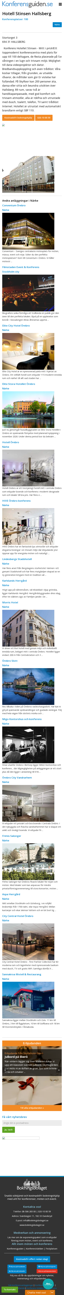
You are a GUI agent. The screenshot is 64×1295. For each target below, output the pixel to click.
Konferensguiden (15, 1248)
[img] (32, 1075)
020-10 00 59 (43, 117)
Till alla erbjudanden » (32, 1107)
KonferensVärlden (34, 1248)
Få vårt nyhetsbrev (14, 1117)
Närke (57, 24)
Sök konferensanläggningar (20, 1285)
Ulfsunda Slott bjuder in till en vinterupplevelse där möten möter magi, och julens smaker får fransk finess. (31, 1065)
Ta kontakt (10, 1289)
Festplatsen (51, 1248)
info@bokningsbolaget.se (35, 1220)
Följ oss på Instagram (48, 1267)
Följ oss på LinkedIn (17, 1271)
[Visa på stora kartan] (3, 125)
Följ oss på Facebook (17, 1267)
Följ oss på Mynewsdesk (47, 1271)
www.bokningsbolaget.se (32, 1225)
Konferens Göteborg (35, 1288)
